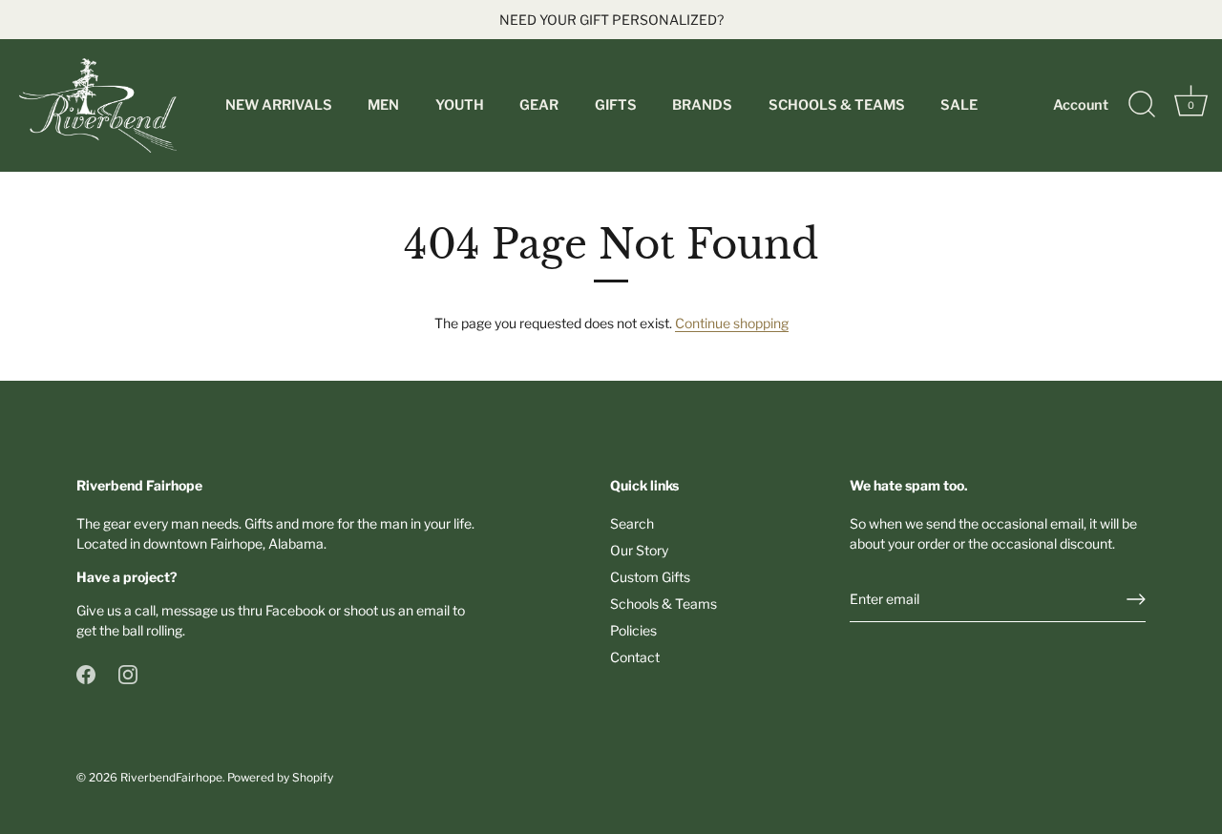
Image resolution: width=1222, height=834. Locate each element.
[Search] (1142, 105)
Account (1080, 105)
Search (632, 523)
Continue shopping (732, 323)
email (433, 610)
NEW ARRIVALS (278, 105)
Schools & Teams (663, 603)
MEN (383, 105)
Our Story (639, 550)
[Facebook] (85, 673)
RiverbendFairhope (171, 777)
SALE (959, 105)
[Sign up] (1136, 599)
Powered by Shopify (280, 777)
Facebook (295, 610)
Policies (633, 630)
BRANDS (702, 105)
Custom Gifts (650, 577)
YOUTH (459, 105)
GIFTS (616, 105)
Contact (635, 657)
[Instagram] (127, 673)
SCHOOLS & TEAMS (837, 105)
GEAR (538, 105)
